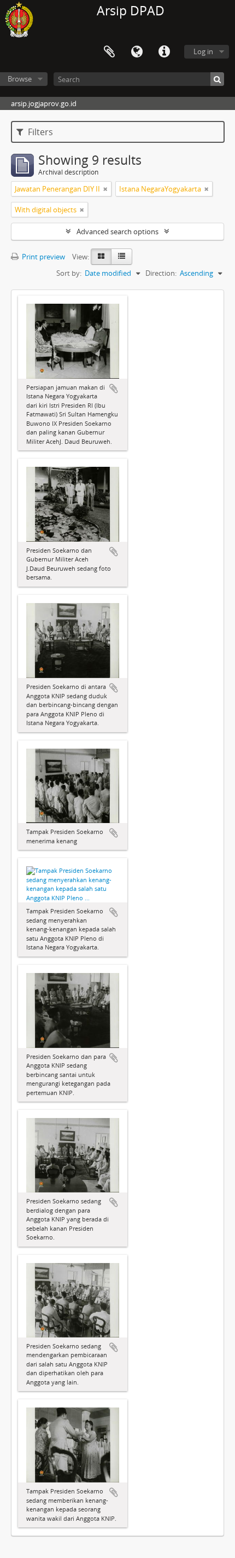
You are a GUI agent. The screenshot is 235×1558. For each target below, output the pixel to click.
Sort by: (68, 273)
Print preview (42, 257)
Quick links (164, 52)
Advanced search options (117, 231)
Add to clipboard (113, 388)
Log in (203, 51)
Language (136, 52)
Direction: (161, 273)
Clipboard (109, 52)
